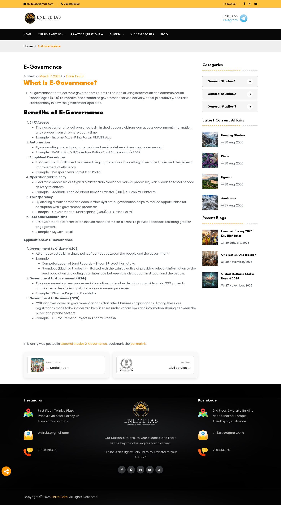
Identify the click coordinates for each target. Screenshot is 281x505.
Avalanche (228, 198)
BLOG (164, 34)
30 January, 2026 (237, 243)
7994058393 (71, 4)
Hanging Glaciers (233, 135)
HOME (27, 34)
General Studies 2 (74, 344)
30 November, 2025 (238, 262)
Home (28, 46)
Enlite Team (75, 76)
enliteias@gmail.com (39, 4)
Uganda (226, 177)
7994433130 (221, 450)
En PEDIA (115, 34)
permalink (138, 344)
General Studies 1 (221, 81)
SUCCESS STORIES (142, 34)
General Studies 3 (222, 106)
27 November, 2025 (238, 285)
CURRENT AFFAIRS (50, 34)
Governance (97, 344)
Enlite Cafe (59, 497)
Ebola (225, 156)
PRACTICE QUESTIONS (85, 34)
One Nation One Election (238, 255)
